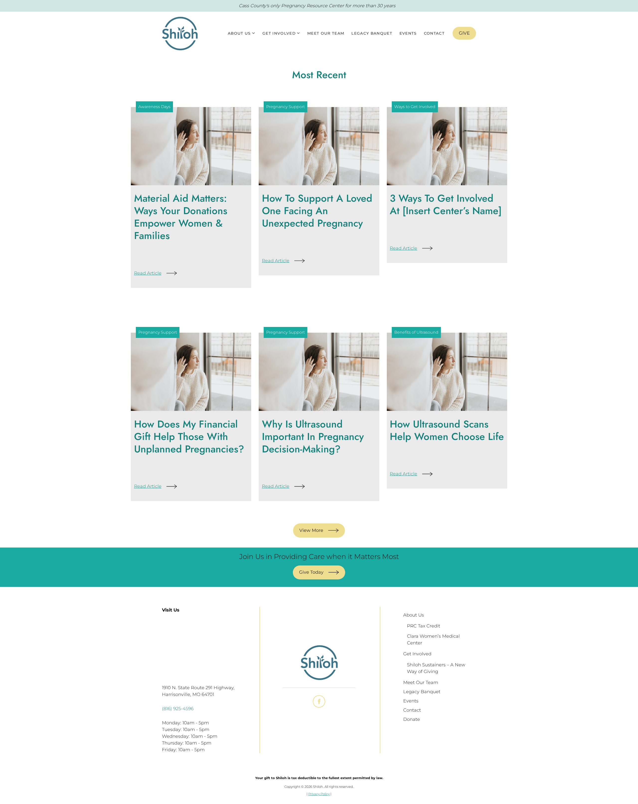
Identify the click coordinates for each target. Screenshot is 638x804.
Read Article (147, 273)
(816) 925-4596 (178, 708)
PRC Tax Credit (423, 626)
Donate (411, 719)
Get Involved (279, 33)
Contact (434, 33)
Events (408, 33)
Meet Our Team (325, 33)
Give (464, 33)
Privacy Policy (319, 794)
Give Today (311, 572)
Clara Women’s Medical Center (434, 639)
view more (311, 530)
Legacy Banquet (371, 33)
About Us (239, 33)
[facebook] (319, 701)
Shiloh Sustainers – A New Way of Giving (437, 668)
